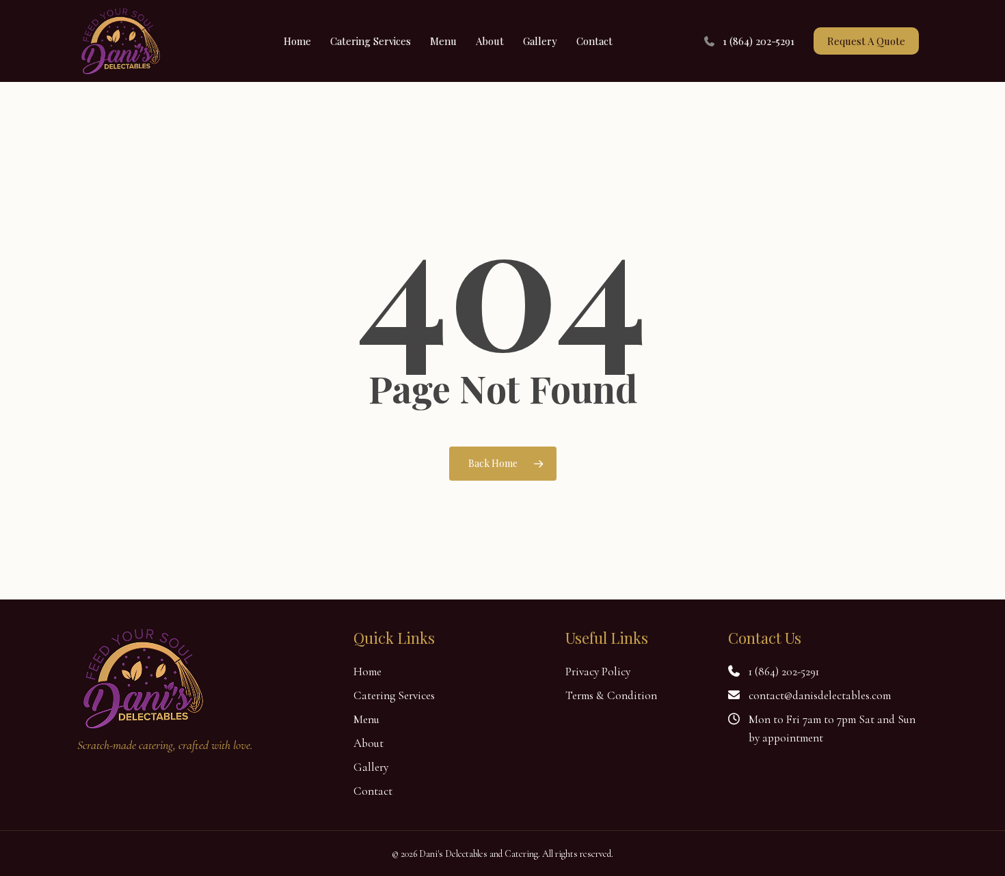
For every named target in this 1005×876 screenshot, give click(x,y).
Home (367, 671)
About (368, 743)
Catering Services (394, 695)
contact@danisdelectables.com (820, 695)
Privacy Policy (597, 671)
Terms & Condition (611, 695)
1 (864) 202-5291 (784, 671)
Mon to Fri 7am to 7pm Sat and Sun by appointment (832, 728)
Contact (372, 791)
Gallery (370, 767)
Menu (366, 719)
